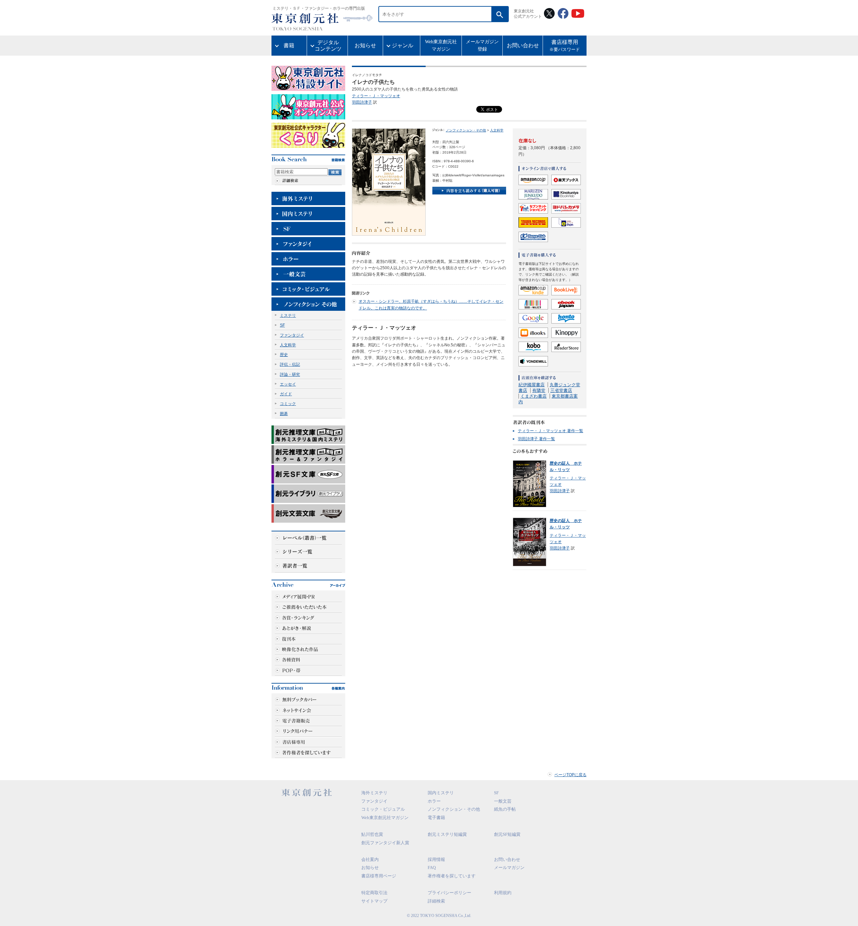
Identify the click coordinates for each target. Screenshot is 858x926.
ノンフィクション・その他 (466, 130)
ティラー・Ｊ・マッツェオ (376, 96)
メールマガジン (509, 867)
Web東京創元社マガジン (441, 45)
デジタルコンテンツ (328, 46)
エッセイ (288, 384)
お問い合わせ (523, 45)
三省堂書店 (561, 390)
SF (282, 325)
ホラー (434, 801)
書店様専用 (564, 45)
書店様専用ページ (378, 875)
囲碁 (284, 413)
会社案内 (370, 859)
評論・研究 (290, 374)
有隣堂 (538, 390)
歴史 (284, 354)
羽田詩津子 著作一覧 (536, 439)
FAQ (432, 867)
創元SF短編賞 (507, 834)
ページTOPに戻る (570, 774)
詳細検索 (436, 901)
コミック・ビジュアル (383, 809)
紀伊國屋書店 (531, 384)
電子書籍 (436, 817)
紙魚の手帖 (505, 809)
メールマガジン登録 (482, 45)
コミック (288, 403)
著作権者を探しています (452, 875)
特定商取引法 (374, 892)
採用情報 (436, 859)
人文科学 (288, 345)
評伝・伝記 (290, 364)
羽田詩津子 (362, 102)
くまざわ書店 (533, 396)
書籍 (289, 45)
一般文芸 (502, 801)
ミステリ (288, 315)
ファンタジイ (292, 335)
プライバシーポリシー (449, 892)
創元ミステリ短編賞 (447, 834)
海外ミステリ (374, 792)
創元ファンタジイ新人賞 (385, 842)
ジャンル (402, 45)
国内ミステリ (441, 792)
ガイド (286, 394)
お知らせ (365, 45)
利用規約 (502, 892)
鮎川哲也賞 (372, 834)
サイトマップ (374, 901)
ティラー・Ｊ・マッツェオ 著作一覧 (550, 430)
